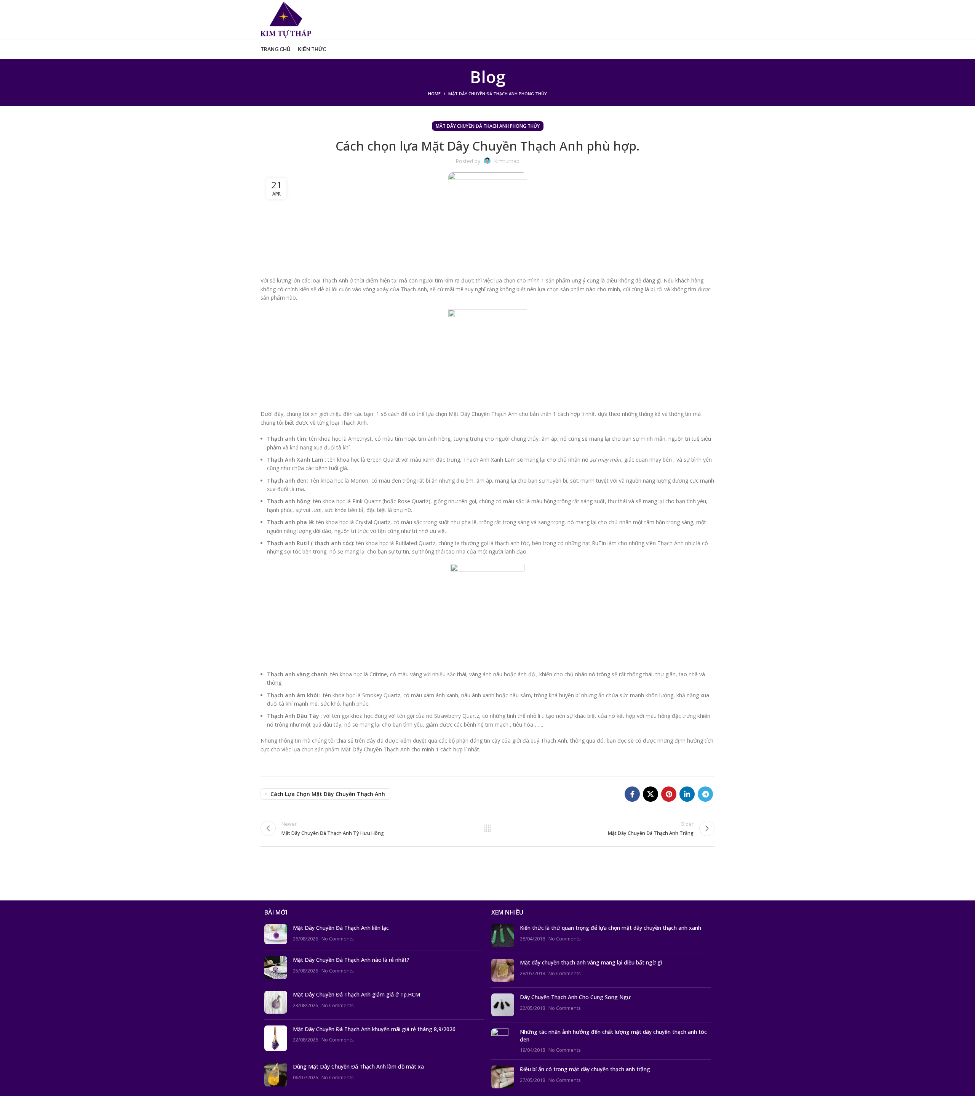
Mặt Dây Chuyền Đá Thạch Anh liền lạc (341, 927)
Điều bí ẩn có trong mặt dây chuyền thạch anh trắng (585, 1069)
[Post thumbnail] (275, 934)
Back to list (487, 828)
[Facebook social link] (632, 794)
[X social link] (650, 794)
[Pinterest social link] (668, 794)
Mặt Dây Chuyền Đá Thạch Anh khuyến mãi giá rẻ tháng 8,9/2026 (374, 1029)
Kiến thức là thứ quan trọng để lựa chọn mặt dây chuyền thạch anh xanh (610, 927)
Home (434, 93)
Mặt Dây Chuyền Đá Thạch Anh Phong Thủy (497, 93)
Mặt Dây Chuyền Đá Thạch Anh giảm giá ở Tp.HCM (356, 994)
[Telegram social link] (705, 794)
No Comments (337, 939)
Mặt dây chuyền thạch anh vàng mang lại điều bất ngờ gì (591, 962)
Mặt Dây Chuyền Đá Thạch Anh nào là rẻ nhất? (351, 959)
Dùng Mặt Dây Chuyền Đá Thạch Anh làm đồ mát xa (358, 1066)
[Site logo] (286, 19)
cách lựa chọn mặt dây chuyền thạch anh (327, 794)
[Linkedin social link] (687, 794)
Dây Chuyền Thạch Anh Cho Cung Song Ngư (575, 997)
